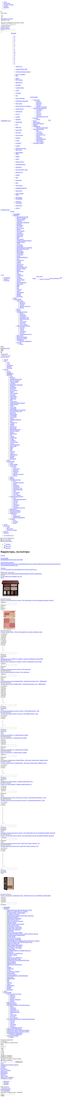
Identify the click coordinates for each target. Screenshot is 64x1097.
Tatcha (17, 195)
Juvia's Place (19, 130)
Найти (2, 1095)
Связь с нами (4, 1076)
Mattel (17, 154)
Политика (3, 1066)
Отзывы (3, 1067)
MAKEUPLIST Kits (21, 148)
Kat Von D (18, 132)
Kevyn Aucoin (19, 135)
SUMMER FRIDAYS (21, 188)
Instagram (8, 548)
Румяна (13, 573)
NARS (17, 159)
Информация (4, 1073)
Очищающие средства (21, 569)
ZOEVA (18, 208)
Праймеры (39, 573)
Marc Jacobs (19, 150)
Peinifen (18, 175)
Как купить (10, 528)
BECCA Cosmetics (20, 74)
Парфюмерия (16, 516)
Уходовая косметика (18, 482)
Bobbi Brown (19, 82)
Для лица (29, 569)
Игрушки (15, 521)
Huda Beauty (19, 122)
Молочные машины (6, 564)
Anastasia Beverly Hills (21, 69)
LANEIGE (18, 143)
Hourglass (18, 119)
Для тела (13, 569)
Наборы (40, 564)
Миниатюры (9, 565)
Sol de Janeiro (19, 185)
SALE (13, 559)
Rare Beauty (19, 180)
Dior (17, 95)
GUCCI (18, 114)
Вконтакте (8, 546)
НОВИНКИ (4, 559)
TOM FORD (19, 199)
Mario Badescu (19, 152)
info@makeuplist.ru (7, 541)
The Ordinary (19, 197)
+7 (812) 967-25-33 (5, 26)
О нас (8, 364)
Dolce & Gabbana (20, 98)
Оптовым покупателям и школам (9, 1064)
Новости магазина (7, 1060)
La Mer (17, 140)
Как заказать (4, 1069)
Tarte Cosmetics (19, 193)
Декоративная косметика (19, 499)
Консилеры (29, 573)
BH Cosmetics (19, 80)
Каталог (9, 372)
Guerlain (18, 116)
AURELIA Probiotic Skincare (23, 71)
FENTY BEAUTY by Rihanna (23, 106)
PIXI (17, 177)
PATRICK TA (19, 172)
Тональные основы (6, 573)
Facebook (8, 544)
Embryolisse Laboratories (22, 101)
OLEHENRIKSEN (20, 164)
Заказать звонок (5, 357)
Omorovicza (19, 167)
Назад (8, 362)
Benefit (17, 78)
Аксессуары (16, 468)
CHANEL (18, 85)
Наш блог (3, 1074)
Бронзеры (23, 573)
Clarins (17, 90)
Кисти (36, 564)
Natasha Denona (20, 161)
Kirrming (18, 138)
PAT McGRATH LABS (22, 169)
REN (17, 183)
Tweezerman (19, 203)
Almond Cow (19, 66)
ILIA (17, 124)
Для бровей (8, 569)
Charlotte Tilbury (20, 87)
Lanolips (18, 145)
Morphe (18, 156)
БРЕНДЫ (12, 377)
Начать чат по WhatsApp (7, 1077)
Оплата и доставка (6, 1070)
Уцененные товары (16, 564)
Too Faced (18, 201)
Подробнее (3, 656)
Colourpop (18, 93)
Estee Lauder (19, 103)
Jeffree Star (18, 127)
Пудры (34, 573)
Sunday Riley (19, 190)
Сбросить (9, 1055)
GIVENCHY (19, 111)
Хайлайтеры (18, 573)
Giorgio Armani (19, 109)
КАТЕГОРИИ (13, 464)
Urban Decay (19, 205)
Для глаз (34, 569)
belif (17, 76)
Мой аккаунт (4, 1071)
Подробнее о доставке (7, 18)
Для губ (3, 569)
